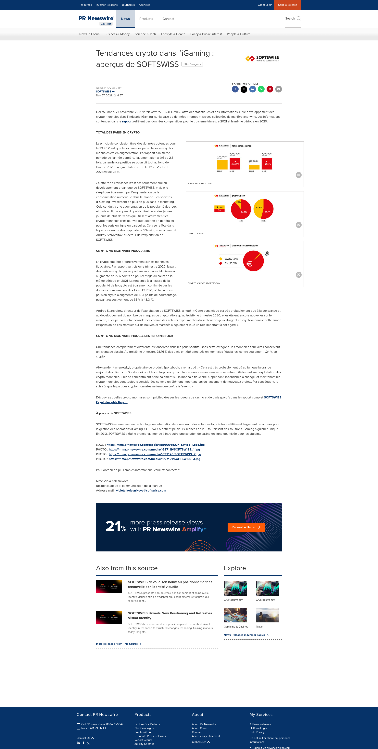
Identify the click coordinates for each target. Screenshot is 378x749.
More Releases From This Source (117, 644)
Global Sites (199, 742)
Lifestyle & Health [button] (173, 34)
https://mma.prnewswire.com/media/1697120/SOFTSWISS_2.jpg (155, 454)
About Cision (200, 728)
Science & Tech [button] (145, 34)
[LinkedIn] (79, 743)
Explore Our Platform (147, 724)
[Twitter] (88, 743)
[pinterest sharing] (270, 89)
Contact (168, 18)
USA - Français (191, 64)
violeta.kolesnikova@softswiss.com (141, 490)
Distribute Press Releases (150, 736)
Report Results (143, 740)
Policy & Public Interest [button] (206, 34)
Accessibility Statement (206, 736)
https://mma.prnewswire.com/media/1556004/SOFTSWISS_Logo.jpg (156, 444)
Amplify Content (144, 744)
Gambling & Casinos (236, 627)
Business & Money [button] (117, 34)
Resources (85, 5)
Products (146, 18)
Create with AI (142, 732)
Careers (197, 732)
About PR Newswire (204, 724)
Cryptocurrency (233, 600)
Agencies (144, 5)
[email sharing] (278, 89)
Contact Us (84, 738)
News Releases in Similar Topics (244, 635)
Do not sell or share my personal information (270, 740)
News (125, 18)
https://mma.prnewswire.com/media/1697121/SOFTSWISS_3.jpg (154, 459)
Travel (259, 627)
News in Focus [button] (89, 34)
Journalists (128, 5)
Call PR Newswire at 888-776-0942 (102, 724)
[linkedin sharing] (252, 89)
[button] (245, 159)
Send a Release (287, 5)
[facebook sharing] (235, 89)
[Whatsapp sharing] (261, 89)
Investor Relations (107, 5)
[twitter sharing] (244, 90)
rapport (127, 121)
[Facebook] (83, 743)
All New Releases (260, 724)
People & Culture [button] (238, 34)
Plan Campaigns (144, 728)
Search (290, 18)
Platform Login (258, 728)
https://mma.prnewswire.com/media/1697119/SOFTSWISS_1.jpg (154, 449)
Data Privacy (257, 732)
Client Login (265, 5)
